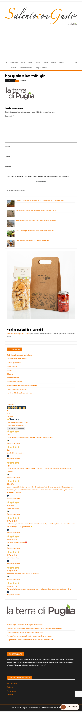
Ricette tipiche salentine (14, 382)
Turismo (38, 63)
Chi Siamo (10, 687)
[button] (69, 707)
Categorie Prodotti (41, 68)
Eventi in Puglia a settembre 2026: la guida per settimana (24, 625)
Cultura (53, 63)
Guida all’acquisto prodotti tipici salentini (19, 355)
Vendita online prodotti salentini (16, 359)
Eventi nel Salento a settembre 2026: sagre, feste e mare (25, 632)
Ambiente (13, 68)
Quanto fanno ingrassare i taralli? (17, 389)
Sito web (8, 167)
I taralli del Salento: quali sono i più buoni (19, 393)
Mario (24, 80)
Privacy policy (11, 691)
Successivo (20, 428)
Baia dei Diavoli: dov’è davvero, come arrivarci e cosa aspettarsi (36, 221)
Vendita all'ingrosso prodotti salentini (18, 334)
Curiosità (61, 63)
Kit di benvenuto (12, 683)
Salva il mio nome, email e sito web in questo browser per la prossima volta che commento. (38, 177)
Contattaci (10, 695)
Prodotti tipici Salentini (14, 363)
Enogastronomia (12, 366)
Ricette (30, 63)
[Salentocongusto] (6, 62)
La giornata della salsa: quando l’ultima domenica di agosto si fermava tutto (30, 640)
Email (7, 157)
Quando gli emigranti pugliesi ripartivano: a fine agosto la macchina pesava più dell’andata (34, 628)
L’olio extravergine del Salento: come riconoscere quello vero (35, 231)
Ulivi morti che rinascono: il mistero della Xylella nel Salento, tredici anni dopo (40, 201)
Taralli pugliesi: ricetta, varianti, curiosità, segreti (22, 385)
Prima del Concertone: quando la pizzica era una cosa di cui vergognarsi (29, 636)
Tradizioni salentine (13, 378)
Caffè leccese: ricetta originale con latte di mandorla (32, 241)
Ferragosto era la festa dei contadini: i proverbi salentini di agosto (36, 211)
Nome (7, 147)
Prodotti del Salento (26, 68)
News (23, 63)
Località (46, 63)
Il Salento (10, 374)
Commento (9, 116)
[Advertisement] (41, 41)
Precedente (11, 428)
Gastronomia (14, 63)
